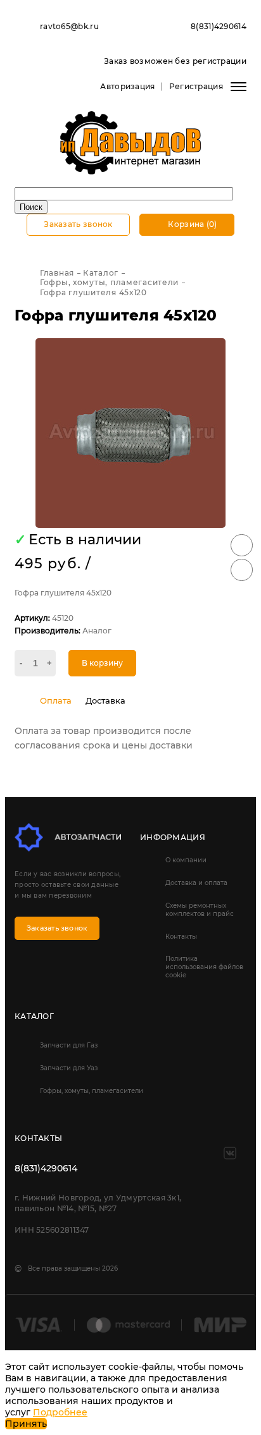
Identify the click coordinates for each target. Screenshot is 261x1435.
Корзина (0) (191, 224)
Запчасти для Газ (69, 1045)
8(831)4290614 (218, 26)
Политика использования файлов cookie (204, 967)
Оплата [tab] (56, 700)
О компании (186, 860)
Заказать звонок (78, 224)
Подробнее (60, 1412)
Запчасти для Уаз (69, 1068)
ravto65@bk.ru (69, 26)
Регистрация (196, 86)
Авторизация (127, 86)
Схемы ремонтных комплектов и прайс (199, 909)
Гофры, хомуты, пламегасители (91, 1091)
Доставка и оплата (196, 883)
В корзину (102, 663)
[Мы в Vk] (230, 1153)
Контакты (181, 936)
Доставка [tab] (105, 700)
